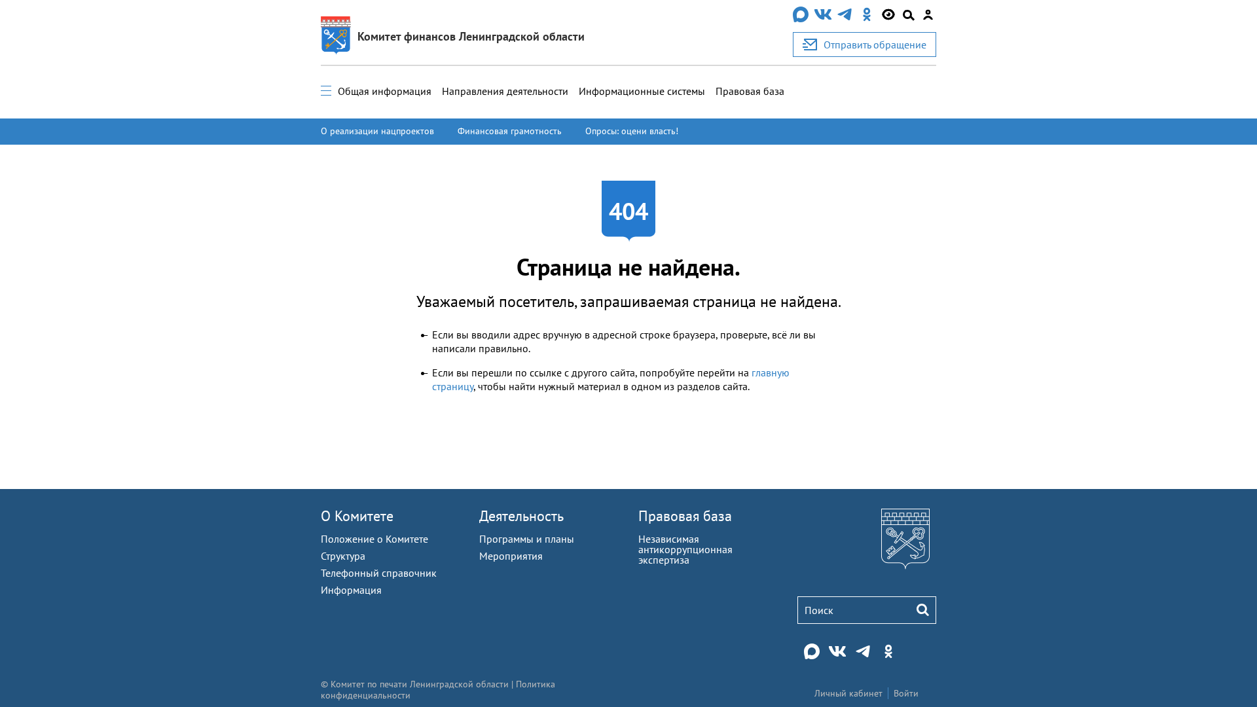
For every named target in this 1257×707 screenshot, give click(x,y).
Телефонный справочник (379, 572)
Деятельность (521, 516)
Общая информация (384, 91)
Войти (906, 693)
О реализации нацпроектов (377, 131)
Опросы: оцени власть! (631, 131)
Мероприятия (511, 555)
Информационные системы (642, 91)
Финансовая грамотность (510, 131)
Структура (343, 555)
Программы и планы (526, 538)
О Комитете (357, 516)
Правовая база (750, 91)
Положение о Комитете (374, 538)
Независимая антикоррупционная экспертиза (685, 549)
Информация (351, 589)
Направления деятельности (505, 91)
